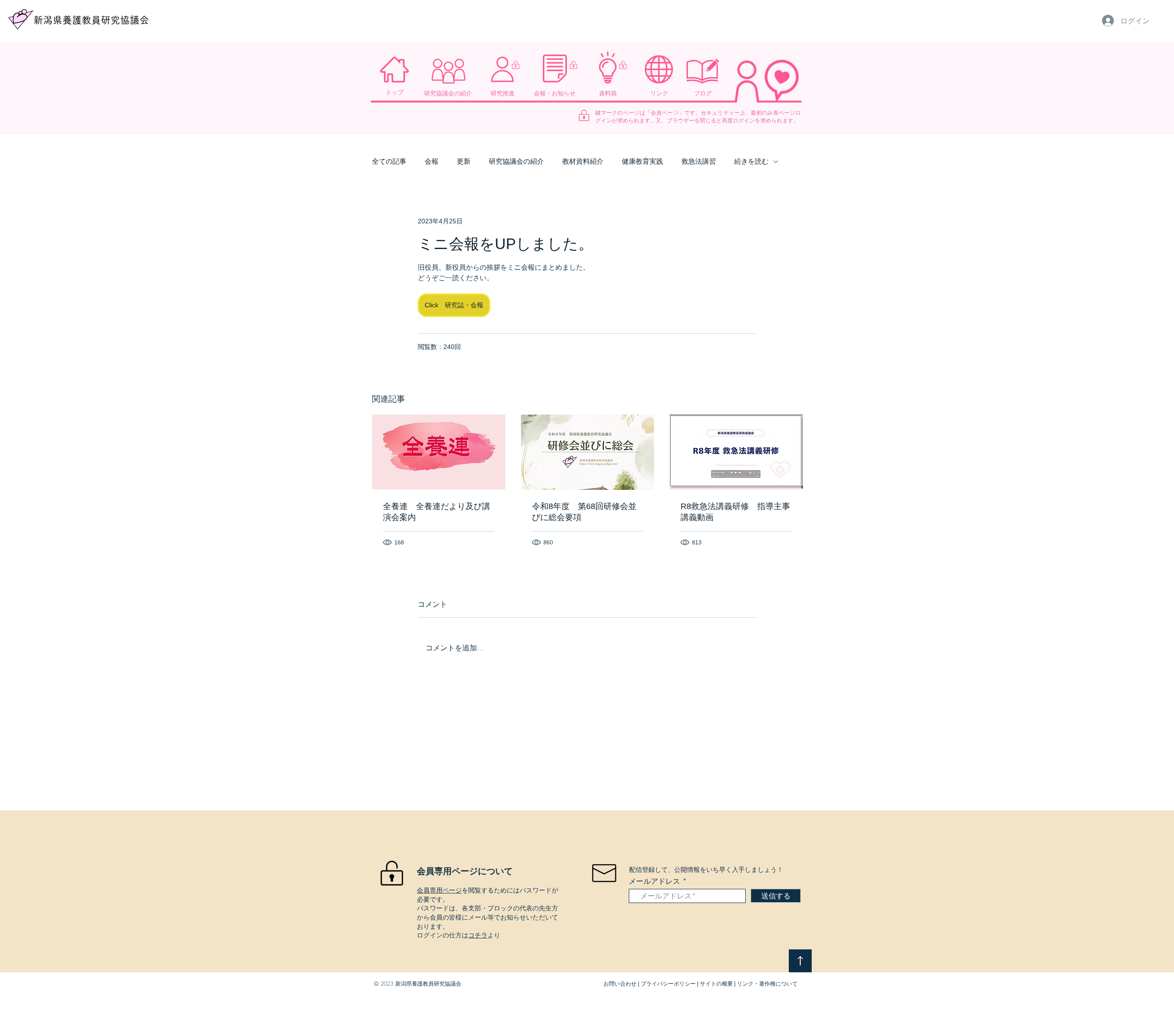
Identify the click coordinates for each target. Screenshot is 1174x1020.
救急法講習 (698, 161)
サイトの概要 (716, 984)
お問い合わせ (620, 984)
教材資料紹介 (583, 161)
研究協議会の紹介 (516, 161)
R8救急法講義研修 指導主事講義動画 (735, 512)
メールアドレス (654, 881)
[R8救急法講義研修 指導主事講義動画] (736, 452)
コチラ (477, 935)
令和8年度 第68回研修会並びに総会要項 (584, 512)
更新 (464, 161)
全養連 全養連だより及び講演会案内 (436, 512)
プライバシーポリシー (668, 984)
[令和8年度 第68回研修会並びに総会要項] (587, 452)
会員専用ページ (439, 890)
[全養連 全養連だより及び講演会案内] (438, 452)
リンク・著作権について (767, 984)
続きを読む (751, 161)
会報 (431, 161)
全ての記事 (389, 161)
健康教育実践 (642, 161)
